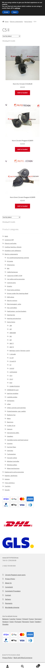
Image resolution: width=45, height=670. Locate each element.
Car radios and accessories (16, 279)
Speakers (10, 436)
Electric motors (12, 300)
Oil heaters (10, 401)
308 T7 (12, 343)
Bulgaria (5, 619)
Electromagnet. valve (14, 304)
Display (9, 286)
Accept (6, 12)
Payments (8, 603)
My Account (7, 666)
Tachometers (11, 454)
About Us (8, 583)
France (31, 619)
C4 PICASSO (13, 372)
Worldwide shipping (12, 607)
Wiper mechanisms (13, 468)
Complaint (9, 587)
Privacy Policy (10, 579)
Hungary (5, 622)
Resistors (10, 422)
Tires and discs (10, 483)
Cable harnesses (12, 272)
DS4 (11, 383)
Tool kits (7, 486)
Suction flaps (11, 447)
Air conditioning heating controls (18, 258)
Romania (25, 622)
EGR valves (10, 297)
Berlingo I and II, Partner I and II (20, 351)
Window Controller (13, 461)
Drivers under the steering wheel (17, 293)
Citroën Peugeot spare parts (15, 575)
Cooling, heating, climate (13, 247)
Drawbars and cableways (13, 251)
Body (6, 236)
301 (11, 336)
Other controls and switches (16, 408)
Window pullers (12, 465)
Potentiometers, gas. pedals (16, 411)
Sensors (9, 429)
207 (11, 329)
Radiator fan (11, 415)
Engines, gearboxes (11, 476)
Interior (7, 479)
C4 (10, 365)
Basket (34, 664)
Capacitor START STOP (14, 276)
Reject (15, 12)
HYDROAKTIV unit (13, 390)
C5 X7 (11, 379)
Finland (25, 619)
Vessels (7, 490)
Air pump (10, 261)
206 (11, 325)
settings (17, 8)
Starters (10, 443)
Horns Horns (28, 21)
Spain (32, 622)
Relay (9, 418)
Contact (8, 595)
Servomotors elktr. (13, 433)
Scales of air (11, 425)
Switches (10, 451)
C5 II (11, 376)
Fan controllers (12, 308)
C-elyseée (13, 354)
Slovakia (5, 624)
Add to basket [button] (22, 93)
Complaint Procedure (13, 591)
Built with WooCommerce (23, 658)
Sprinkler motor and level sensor (17, 440)
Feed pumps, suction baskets (16, 311)
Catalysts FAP (9, 240)
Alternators (11, 265)
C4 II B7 (12, 368)
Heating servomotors (14, 318)
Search (22, 666)
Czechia (12, 619)
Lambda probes (12, 397)
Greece (18, 619)
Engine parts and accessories (14, 472)
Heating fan (11, 315)
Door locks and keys (13, 290)
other (9, 404)
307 (11, 340)
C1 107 (12, 358)
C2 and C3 (13, 361)
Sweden (37, 622)
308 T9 (12, 347)
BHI (8, 268)
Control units (11, 283)
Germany (38, 619)
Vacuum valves (12, 458)
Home (6, 21)
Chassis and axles (10, 243)
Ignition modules (12, 393)
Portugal (18, 622)
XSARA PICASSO (15, 386)
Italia (12, 622)
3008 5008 (13, 333)
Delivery (8, 599)
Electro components (16, 21)
